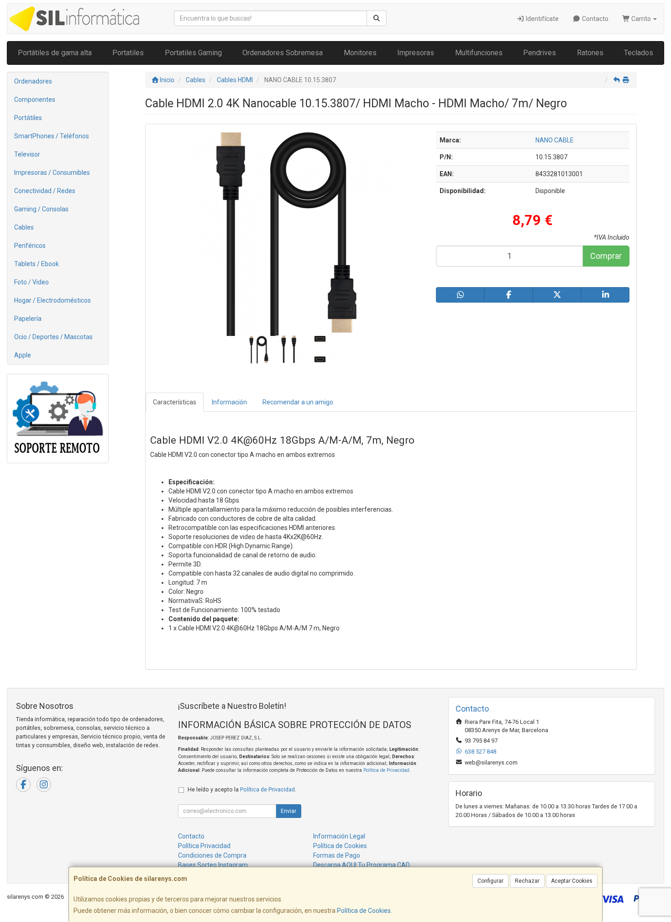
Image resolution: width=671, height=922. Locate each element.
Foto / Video (31, 282)
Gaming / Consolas (41, 209)
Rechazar (527, 881)
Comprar (606, 256)
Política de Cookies (364, 910)
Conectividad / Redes (44, 190)
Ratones (590, 52)
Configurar (490, 881)
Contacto (594, 18)
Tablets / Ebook (36, 263)
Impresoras (415, 52)
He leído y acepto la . (242, 789)
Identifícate (541, 18)
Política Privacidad (204, 845)
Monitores (360, 52)
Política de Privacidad (386, 770)
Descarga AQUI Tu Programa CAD (361, 865)
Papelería (28, 318)
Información (229, 402)
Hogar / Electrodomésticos (52, 300)
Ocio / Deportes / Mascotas (53, 337)
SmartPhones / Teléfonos (51, 136)
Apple (22, 355)
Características (174, 402)
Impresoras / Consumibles (52, 172)
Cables (24, 227)
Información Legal (339, 836)
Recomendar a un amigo (297, 402)
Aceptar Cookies (571, 881)
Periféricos (30, 245)
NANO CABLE (554, 140)
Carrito (641, 18)
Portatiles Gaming (193, 52)
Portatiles (128, 52)
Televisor (27, 154)
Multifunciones (479, 52)
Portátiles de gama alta (55, 52)
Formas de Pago (336, 855)
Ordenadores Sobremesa (282, 52)
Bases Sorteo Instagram (213, 865)
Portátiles (28, 117)
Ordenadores (33, 81)
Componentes (34, 99)
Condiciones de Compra (212, 855)
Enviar (288, 811)
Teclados (638, 52)
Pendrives (539, 52)
